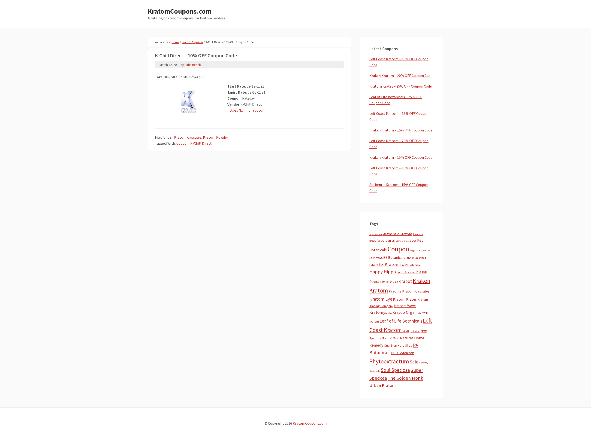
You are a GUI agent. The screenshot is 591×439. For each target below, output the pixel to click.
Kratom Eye (380, 299)
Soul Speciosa (395, 370)
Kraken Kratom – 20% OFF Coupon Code (400, 75)
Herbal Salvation (406, 272)
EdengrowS (376, 257)
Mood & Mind (390, 338)
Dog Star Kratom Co (420, 250)
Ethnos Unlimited (416, 257)
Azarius (418, 234)
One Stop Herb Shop (398, 345)
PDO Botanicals (402, 353)
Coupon (182, 143)
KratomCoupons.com (179, 11)
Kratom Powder (215, 137)
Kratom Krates (405, 299)
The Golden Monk (405, 378)
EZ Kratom (389, 264)
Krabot (405, 281)
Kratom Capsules (187, 137)
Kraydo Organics (406, 312)
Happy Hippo (382, 272)
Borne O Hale (402, 240)
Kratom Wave (405, 305)
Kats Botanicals (389, 282)
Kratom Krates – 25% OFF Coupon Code (400, 86)
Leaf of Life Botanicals (401, 321)
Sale (414, 362)
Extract (373, 265)
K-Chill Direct (201, 143)
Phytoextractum (389, 361)
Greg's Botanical (410, 265)
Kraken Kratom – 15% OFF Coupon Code (400, 130)
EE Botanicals (394, 257)
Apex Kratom (376, 234)
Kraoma (395, 291)
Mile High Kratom (411, 331)
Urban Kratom (382, 385)
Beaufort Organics (382, 240)
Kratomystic (380, 312)
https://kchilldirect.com (246, 110)
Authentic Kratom (397, 234)
